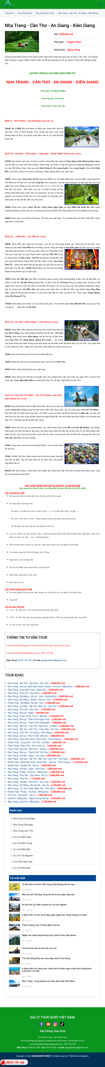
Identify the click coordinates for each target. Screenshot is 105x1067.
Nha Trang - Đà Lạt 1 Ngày (28, 712)
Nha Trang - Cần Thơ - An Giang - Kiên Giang (38, 732)
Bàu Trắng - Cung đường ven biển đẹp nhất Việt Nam (48, 981)
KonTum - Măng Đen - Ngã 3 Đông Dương (36, 798)
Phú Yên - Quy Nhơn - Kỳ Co (30, 795)
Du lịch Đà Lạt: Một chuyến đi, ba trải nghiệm (44, 904)
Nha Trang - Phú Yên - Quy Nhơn (32, 693)
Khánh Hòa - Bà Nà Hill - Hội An (32, 765)
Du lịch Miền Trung (22, 843)
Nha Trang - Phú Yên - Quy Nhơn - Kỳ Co (36, 775)
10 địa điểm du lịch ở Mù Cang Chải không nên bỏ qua (48, 884)
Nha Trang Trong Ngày (24, 818)
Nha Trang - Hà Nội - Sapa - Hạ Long (34, 755)
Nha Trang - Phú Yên (26, 778)
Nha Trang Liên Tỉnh (23, 830)
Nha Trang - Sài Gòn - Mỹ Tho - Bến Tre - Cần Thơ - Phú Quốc (46, 758)
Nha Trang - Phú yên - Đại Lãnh (31, 709)
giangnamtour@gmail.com (54, 660)
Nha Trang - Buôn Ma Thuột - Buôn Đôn (35, 689)
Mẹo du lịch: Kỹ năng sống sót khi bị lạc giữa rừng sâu (48, 894)
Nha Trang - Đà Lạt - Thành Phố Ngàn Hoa (37, 719)
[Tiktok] (62, 1024)
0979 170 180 (25, 660)
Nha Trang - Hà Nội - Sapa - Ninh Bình (35, 768)
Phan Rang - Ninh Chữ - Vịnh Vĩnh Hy (34, 745)
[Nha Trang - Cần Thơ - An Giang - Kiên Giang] (22, 41)
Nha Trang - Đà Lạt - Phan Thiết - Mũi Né (36, 735)
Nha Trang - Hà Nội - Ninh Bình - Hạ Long (36, 781)
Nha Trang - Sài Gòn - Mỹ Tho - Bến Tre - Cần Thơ (40, 706)
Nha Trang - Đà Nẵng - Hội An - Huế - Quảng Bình (40, 696)
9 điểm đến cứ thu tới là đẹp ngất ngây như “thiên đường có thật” (54, 915)
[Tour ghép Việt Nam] (8, 4)
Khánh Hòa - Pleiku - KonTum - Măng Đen (36, 791)
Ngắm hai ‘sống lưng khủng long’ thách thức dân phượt (49, 935)
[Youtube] (48, 1024)
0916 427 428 (34, 1047)
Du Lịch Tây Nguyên (23, 855)
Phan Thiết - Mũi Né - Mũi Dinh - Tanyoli (35, 748)
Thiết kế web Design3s (78, 1056)
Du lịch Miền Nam (22, 836)
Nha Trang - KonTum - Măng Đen (32, 801)
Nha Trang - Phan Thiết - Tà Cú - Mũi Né (35, 716)
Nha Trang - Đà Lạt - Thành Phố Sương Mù (37, 722)
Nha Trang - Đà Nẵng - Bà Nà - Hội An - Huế (37, 699)
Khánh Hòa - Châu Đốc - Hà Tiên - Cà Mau (37, 742)
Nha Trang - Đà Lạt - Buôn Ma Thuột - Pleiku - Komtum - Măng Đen (48, 686)
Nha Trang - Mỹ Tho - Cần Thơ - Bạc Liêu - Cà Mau (41, 725)
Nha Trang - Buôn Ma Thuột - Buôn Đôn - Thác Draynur (43, 739)
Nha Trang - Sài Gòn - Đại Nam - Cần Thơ (36, 683)
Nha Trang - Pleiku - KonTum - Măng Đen (36, 771)
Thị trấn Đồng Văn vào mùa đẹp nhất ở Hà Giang (46, 958)
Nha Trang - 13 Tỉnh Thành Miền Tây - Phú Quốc (40, 788)
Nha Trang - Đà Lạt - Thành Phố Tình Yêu (36, 752)
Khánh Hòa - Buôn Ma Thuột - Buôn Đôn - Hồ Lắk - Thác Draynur (48, 762)
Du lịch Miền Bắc (21, 849)
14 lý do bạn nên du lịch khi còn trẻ (39, 948)
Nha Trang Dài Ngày (23, 824)
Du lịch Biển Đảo (21, 867)
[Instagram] (55, 1024)
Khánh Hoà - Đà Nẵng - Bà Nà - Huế (34, 702)
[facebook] (41, 1024)
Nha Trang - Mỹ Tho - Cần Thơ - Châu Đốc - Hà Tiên (41, 729)
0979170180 (51, 1047)
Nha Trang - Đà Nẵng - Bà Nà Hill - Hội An (36, 785)
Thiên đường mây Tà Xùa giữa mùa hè (41, 925)
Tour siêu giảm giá (22, 861)
